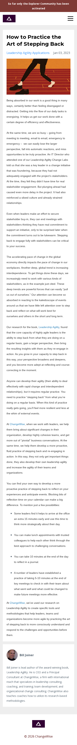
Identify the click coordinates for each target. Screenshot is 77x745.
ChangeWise (17, 424)
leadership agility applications (28, 53)
